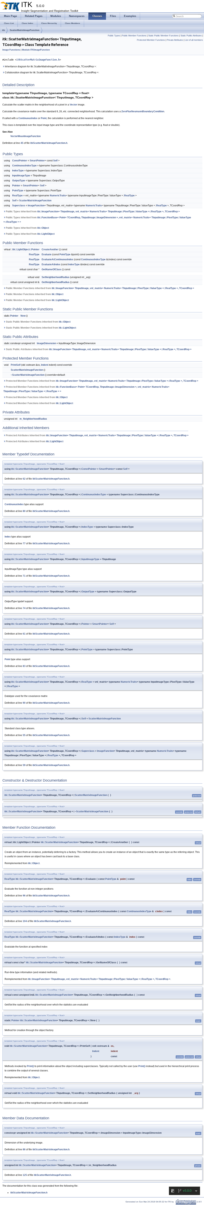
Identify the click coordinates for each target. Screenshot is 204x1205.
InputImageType (21, 175)
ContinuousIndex (27, 118)
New (23, 315)
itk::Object (43, 227)
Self (55, 160)
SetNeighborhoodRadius (55, 277)
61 (24, 633)
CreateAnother (50, 249)
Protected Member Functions (151, 40)
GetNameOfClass (52, 269)
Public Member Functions (134, 35)
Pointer (16, 185)
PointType (17, 190)
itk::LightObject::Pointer (25, 249)
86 (24, 1149)
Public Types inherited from (92, 211)
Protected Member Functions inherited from (101, 380)
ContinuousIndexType (24, 165)
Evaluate (47, 254)
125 (25, 1175)
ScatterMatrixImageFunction (24, 30)
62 (24, 478)
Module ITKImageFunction (36, 50)
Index (8, 536)
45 (22, 143)
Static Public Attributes (191, 35)
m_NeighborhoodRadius (33, 418)
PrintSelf (16, 365)
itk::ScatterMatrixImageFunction (29, 469)
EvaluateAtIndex (51, 264)
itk (3, 30)
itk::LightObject (46, 233)
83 (24, 666)
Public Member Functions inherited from (99, 288)
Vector (73, 104)
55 (24, 735)
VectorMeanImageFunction (25, 136)
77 (24, 543)
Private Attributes (175, 40)
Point (44, 118)
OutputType (18, 180)
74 (24, 608)
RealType (17, 195)
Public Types (114, 35)
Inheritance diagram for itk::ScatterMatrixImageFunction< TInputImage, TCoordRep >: (50, 66)
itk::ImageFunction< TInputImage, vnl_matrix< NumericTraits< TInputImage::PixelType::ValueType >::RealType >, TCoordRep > (108, 211)
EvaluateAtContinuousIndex (57, 259)
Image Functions (11, 50)
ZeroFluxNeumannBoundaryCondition (142, 111)
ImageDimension (46, 343)
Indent (44, 365)
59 (24, 765)
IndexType (18, 170)
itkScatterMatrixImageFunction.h (38, 59)
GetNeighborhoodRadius (56, 282)
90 (24, 702)
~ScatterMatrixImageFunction (27, 375)
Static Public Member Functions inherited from (38, 321)
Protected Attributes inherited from (96, 435)
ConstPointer (19, 160)
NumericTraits (58, 195)
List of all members (194, 40)
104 (25, 921)
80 (24, 511)
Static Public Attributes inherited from (98, 349)
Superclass (18, 205)
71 (24, 575)
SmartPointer (37, 160)
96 (24, 895)
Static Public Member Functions (163, 35)
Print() (30, 1066)
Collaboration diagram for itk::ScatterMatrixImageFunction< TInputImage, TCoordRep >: (51, 72)
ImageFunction (36, 205)
